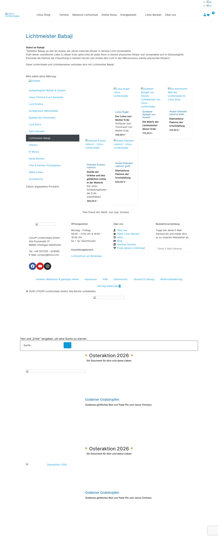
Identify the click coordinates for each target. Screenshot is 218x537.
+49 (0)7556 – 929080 (46, 251)
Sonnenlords (36, 178)
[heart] (208, 15)
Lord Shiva (35, 124)
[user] (204, 14)
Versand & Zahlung (143, 279)
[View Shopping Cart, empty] (211, 14)
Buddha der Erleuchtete (42, 117)
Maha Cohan (36, 172)
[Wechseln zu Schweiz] (34, 81)
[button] (51, 14)
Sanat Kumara (36, 158)
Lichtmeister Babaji (39, 138)
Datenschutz (120, 279)
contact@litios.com (48, 254)
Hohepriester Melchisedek (43, 110)
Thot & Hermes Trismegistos (45, 165)
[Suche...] (43, 345)
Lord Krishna (36, 104)
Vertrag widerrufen (107, 286)
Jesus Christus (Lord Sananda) (46, 97)
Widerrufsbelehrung (171, 279)
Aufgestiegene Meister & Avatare (47, 90)
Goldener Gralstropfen (102, 399)
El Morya (34, 151)
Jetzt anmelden (167, 258)
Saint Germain (37, 131)
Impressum (91, 279)
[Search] (67, 345)
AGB (105, 279)
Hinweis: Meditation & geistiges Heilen (57, 279)
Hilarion (33, 144)
